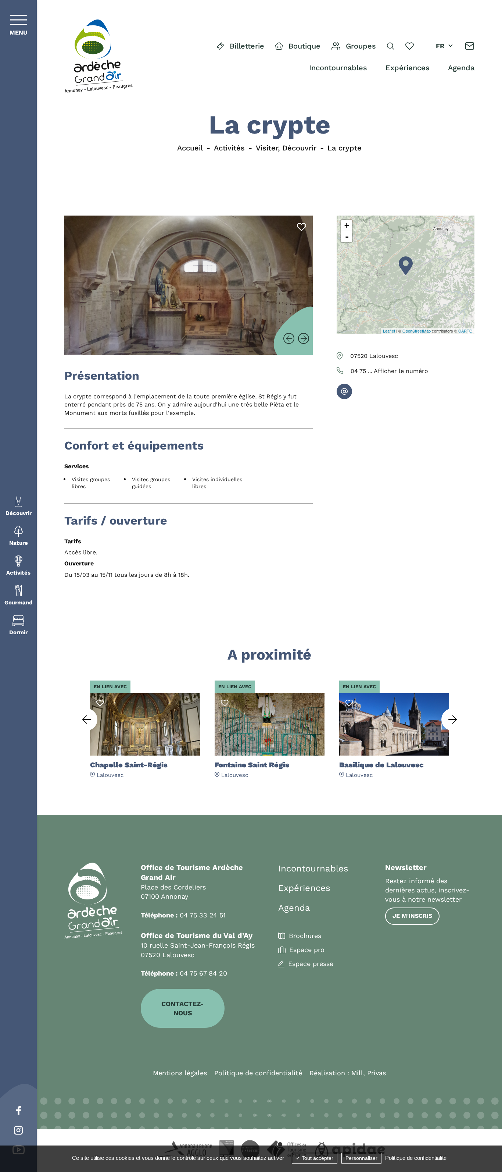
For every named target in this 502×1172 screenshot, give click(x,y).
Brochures (305, 936)
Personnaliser (361, 1158)
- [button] (346, 236)
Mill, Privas (368, 1073)
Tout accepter (316, 1158)
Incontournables (338, 67)
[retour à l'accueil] (98, 56)
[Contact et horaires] (469, 46)
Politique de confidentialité (258, 1073)
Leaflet (389, 331)
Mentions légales (180, 1073)
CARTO (465, 331)
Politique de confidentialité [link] (416, 1158)
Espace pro (306, 950)
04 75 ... (389, 370)
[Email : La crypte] (344, 391)
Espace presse (310, 963)
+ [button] (346, 225)
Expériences (408, 67)
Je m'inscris (412, 915)
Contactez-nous (182, 1008)
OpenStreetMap (416, 331)
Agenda (461, 67)
